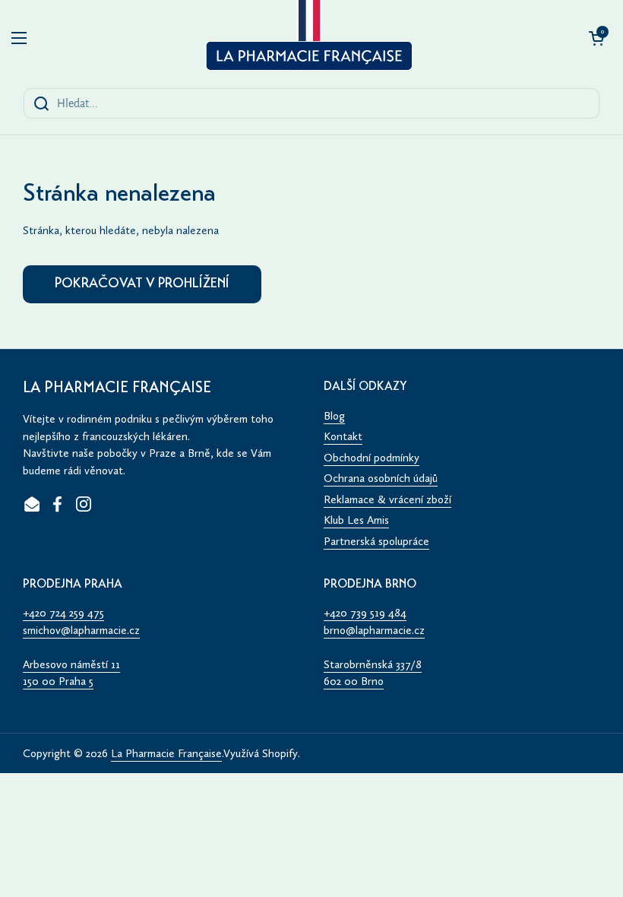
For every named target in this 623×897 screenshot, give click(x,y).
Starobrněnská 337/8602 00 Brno (373, 673)
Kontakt (343, 436)
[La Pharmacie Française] (307, 38)
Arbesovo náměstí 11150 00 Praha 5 (71, 673)
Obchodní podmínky (371, 457)
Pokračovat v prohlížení (142, 284)
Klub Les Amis (356, 520)
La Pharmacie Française (166, 753)
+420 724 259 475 (63, 613)
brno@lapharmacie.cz (374, 630)
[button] (596, 38)
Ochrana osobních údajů (381, 478)
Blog (334, 416)
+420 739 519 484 (365, 613)
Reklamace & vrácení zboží (387, 499)
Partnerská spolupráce (376, 541)
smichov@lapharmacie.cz (81, 630)
